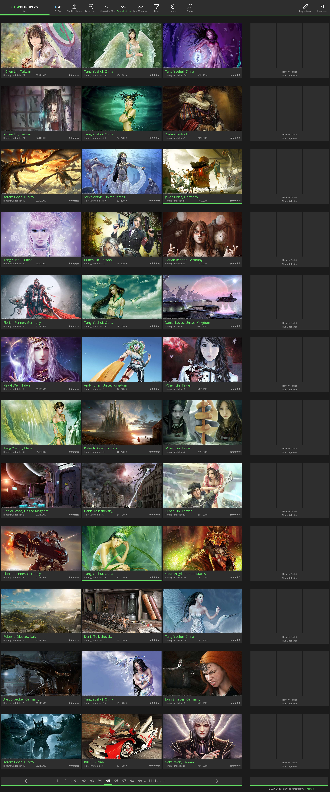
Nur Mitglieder (289, 75)
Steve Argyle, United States (104, 197)
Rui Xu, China (94, 762)
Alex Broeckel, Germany (21, 699)
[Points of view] (122, 444)
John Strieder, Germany (182, 699)
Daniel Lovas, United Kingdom (187, 322)
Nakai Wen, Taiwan (17, 385)
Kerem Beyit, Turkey (18, 197)
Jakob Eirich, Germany (181, 197)
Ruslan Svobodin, (177, 134)
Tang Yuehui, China (98, 71)
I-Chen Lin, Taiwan (17, 71)
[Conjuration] (41, 381)
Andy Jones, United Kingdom (105, 385)
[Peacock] (122, 569)
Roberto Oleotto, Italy (100, 448)
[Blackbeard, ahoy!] (202, 192)
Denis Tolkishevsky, (98, 511)
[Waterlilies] (122, 695)
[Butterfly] (122, 130)
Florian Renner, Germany (184, 260)
